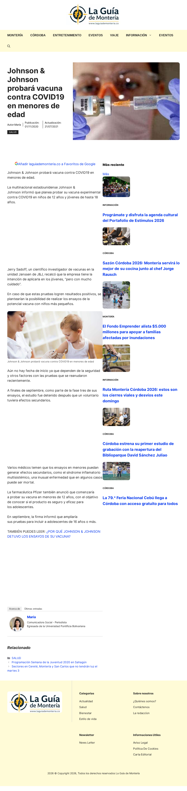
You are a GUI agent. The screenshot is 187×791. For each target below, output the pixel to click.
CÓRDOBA (38, 35)
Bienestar (85, 713)
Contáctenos (141, 707)
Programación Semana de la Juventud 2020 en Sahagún (49, 662)
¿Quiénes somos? (144, 701)
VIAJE (114, 35)
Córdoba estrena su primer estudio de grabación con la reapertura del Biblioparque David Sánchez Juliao (138, 449)
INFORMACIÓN (136, 35)
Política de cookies (145, 748)
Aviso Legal (140, 742)
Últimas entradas (33, 608)
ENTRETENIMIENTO (67, 35)
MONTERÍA (15, 35)
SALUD (13, 132)
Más (106, 174)
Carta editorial (142, 754)
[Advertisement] (55, 236)
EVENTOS (96, 35)
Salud (83, 707)
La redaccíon (141, 713)
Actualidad (86, 701)
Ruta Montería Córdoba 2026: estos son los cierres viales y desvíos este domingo (140, 395)
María (17, 124)
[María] (16, 630)
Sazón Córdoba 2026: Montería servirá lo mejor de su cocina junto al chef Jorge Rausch (141, 269)
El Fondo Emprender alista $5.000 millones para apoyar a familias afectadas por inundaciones (134, 332)
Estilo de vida (87, 719)
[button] (9, 46)
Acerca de (14, 608)
